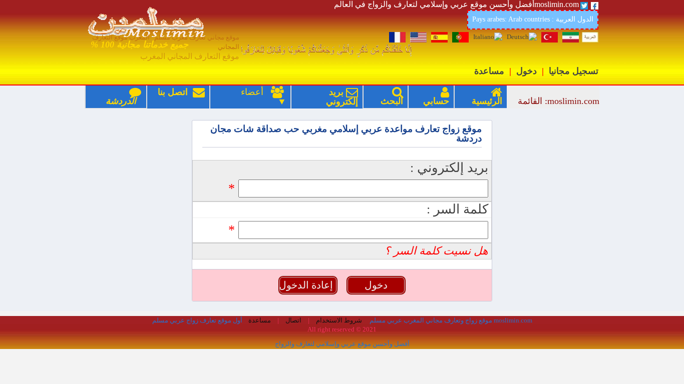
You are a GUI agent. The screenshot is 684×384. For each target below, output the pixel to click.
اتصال (292, 320)
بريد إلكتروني (342, 96)
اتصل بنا (181, 96)
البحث (392, 101)
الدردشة (121, 101)
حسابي (436, 101)
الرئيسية (487, 101)
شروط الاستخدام (338, 320)
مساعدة (489, 71)
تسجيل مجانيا (573, 71)
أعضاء (247, 92)
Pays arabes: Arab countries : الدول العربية (532, 19)
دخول (526, 71)
